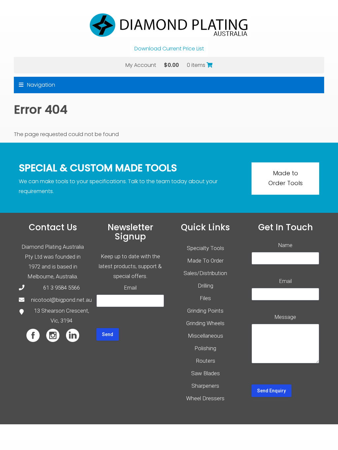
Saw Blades (205, 373)
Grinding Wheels (205, 323)
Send (107, 334)
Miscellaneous (205, 335)
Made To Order (205, 260)
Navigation (40, 85)
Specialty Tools (205, 248)
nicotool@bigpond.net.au (61, 299)
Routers (205, 360)
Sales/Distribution (205, 273)
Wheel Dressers (205, 398)
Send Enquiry (271, 390)
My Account (140, 65)
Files (205, 298)
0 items (197, 65)
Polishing (205, 348)
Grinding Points (205, 310)
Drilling (205, 285)
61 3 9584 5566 (61, 287)
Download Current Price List (169, 48)
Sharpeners (205, 385)
